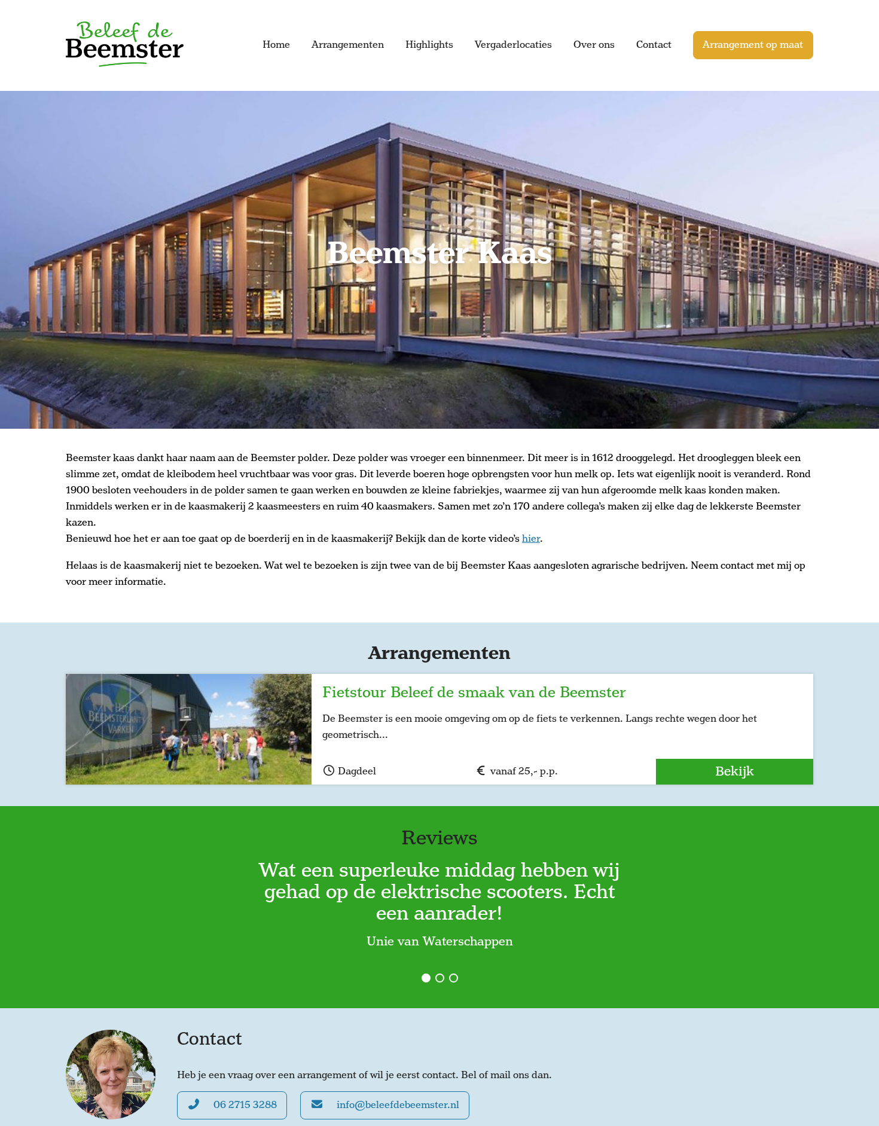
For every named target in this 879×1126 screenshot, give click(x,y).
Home (276, 45)
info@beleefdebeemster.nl (396, 1105)
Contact (654, 45)
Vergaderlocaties (513, 45)
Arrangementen (348, 45)
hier (531, 539)
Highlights (429, 45)
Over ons (594, 45)
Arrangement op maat (753, 45)
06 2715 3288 (244, 1105)
